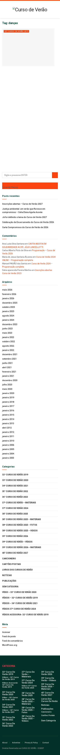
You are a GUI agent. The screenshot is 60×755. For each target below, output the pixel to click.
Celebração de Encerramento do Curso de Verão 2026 (28, 222)
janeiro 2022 (8, 350)
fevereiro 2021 (9, 372)
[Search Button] (55, 175)
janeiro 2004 (8, 453)
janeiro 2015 (8, 415)
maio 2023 (7, 333)
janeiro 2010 (8, 441)
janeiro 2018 (8, 402)
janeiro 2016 (8, 410)
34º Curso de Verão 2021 (15, 486)
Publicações (9, 581)
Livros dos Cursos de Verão (17, 570)
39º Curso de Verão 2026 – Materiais (21, 547)
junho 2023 (7, 328)
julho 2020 (7, 384)
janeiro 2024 (8, 320)
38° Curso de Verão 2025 (15, 514)
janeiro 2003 (8, 458)
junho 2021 (7, 363)
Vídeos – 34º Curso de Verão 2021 (20, 603)
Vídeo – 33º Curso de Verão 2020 (19, 592)
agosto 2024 (8, 316)
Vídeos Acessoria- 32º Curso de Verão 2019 (25, 614)
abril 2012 (7, 428)
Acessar (6, 632)
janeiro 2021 (8, 376)
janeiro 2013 (8, 423)
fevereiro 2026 (9, 294)
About (4, 743)
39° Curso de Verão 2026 (15, 536)
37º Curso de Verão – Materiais (19, 502)
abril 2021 (7, 367)
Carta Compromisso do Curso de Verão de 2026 (25, 227)
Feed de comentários (12, 641)
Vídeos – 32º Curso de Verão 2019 (20, 598)
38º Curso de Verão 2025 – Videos (20, 530)
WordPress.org (9, 645)
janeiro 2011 (8, 436)
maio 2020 (7, 389)
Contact (45, 743)
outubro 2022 (8, 341)
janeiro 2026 (8, 298)
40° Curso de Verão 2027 (15, 553)
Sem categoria (10, 586)
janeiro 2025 (8, 311)
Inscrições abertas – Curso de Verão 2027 (22, 204)
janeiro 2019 (8, 397)
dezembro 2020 (9, 380)
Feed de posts (9, 636)
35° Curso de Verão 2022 (15, 491)
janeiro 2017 (8, 406)
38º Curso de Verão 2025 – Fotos (19, 525)
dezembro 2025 (9, 303)
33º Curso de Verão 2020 (15, 480)
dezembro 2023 (9, 324)
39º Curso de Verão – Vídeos (17, 542)
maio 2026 (7, 290)
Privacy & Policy (31, 743)
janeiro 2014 (8, 419)
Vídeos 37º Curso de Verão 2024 (19, 609)
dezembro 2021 (9, 354)
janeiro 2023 (8, 337)
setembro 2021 (9, 359)
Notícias (7, 575)
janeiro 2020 (8, 393)
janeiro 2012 (8, 432)
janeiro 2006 (8, 445)
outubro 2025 (8, 307)
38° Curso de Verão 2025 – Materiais (21, 519)
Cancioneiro (9, 558)
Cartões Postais (11, 564)
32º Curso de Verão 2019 (16, 31)
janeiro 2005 (8, 449)
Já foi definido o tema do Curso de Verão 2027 (24, 217)
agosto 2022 (8, 346)
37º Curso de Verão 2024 (15, 508)
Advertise (16, 743)
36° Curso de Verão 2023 (15, 497)
